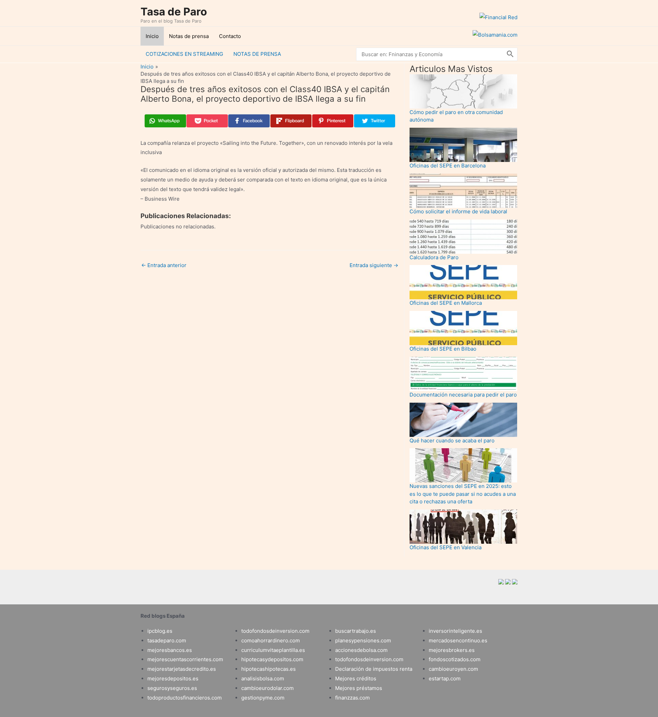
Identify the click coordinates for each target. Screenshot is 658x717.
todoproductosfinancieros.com (184, 697)
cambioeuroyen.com (453, 669)
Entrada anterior (163, 265)
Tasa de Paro (174, 11)
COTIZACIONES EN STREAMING (184, 54)
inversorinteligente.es (455, 631)
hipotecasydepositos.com (272, 659)
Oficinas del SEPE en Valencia (446, 547)
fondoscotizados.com (454, 659)
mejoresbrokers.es (452, 650)
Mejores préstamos (358, 688)
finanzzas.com (352, 697)
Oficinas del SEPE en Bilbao (443, 348)
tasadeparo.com (166, 640)
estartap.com (445, 678)
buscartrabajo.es (355, 631)
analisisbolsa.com (262, 678)
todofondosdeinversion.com (275, 631)
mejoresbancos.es (169, 650)
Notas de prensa (189, 36)
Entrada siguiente (374, 265)
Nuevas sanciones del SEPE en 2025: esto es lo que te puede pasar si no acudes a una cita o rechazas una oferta (463, 494)
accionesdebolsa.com (361, 650)
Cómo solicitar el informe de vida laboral (458, 211)
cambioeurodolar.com (267, 688)
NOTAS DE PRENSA (257, 54)
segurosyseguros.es (172, 688)
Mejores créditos (355, 678)
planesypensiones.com (363, 640)
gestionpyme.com (262, 697)
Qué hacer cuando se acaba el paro (452, 440)
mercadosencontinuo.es (458, 640)
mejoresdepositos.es (172, 678)
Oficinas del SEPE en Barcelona (448, 165)
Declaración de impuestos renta (373, 669)
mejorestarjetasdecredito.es (181, 669)
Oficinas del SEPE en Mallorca (446, 303)
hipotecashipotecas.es (268, 669)
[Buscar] (510, 54)
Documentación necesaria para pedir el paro (463, 394)
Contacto (230, 36)
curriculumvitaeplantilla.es (273, 650)
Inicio (152, 36)
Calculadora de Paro (434, 257)
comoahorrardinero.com (270, 640)
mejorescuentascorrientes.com (185, 659)
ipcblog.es (159, 631)
